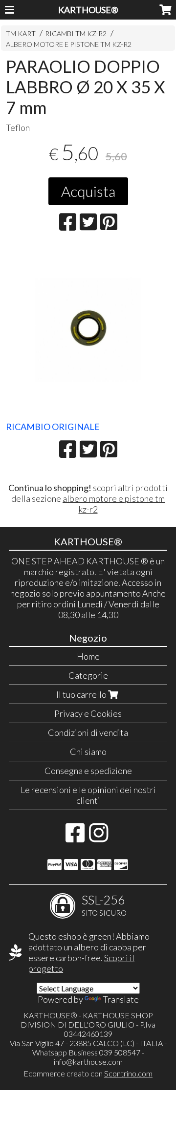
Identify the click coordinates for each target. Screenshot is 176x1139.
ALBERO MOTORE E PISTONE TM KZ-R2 (69, 44)
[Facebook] (75, 837)
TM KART (21, 33)
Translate (121, 999)
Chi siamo (88, 751)
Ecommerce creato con (88, 1073)
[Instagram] (98, 837)
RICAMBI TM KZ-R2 (76, 33)
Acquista (88, 191)
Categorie (88, 675)
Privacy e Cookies (88, 713)
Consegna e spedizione (88, 770)
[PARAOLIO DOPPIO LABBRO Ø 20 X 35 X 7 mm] (88, 329)
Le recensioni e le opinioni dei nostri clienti (88, 795)
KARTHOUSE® (88, 9)
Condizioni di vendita (88, 732)
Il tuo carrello (82, 694)
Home (88, 656)
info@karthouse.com (88, 1061)
